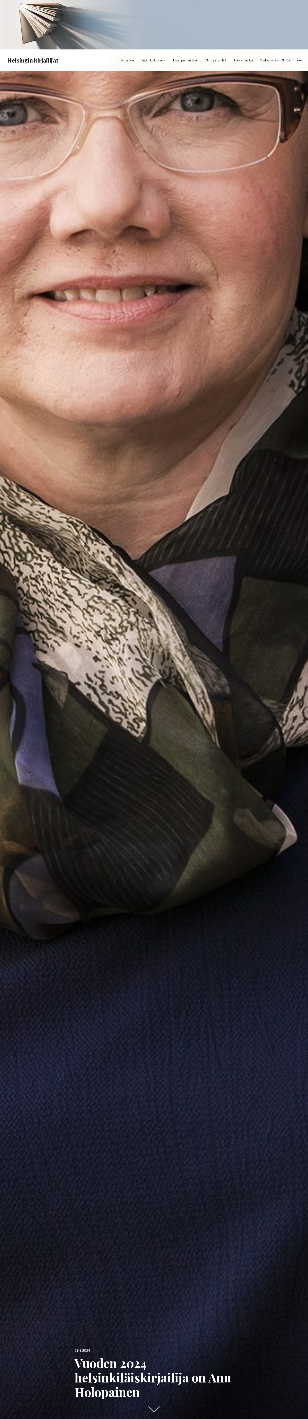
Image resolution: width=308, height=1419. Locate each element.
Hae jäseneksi (185, 60)
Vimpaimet (299, 63)
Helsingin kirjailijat (32, 60)
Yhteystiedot (215, 60)
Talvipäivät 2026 (275, 60)
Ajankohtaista (153, 60)
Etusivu (127, 60)
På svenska (243, 60)
